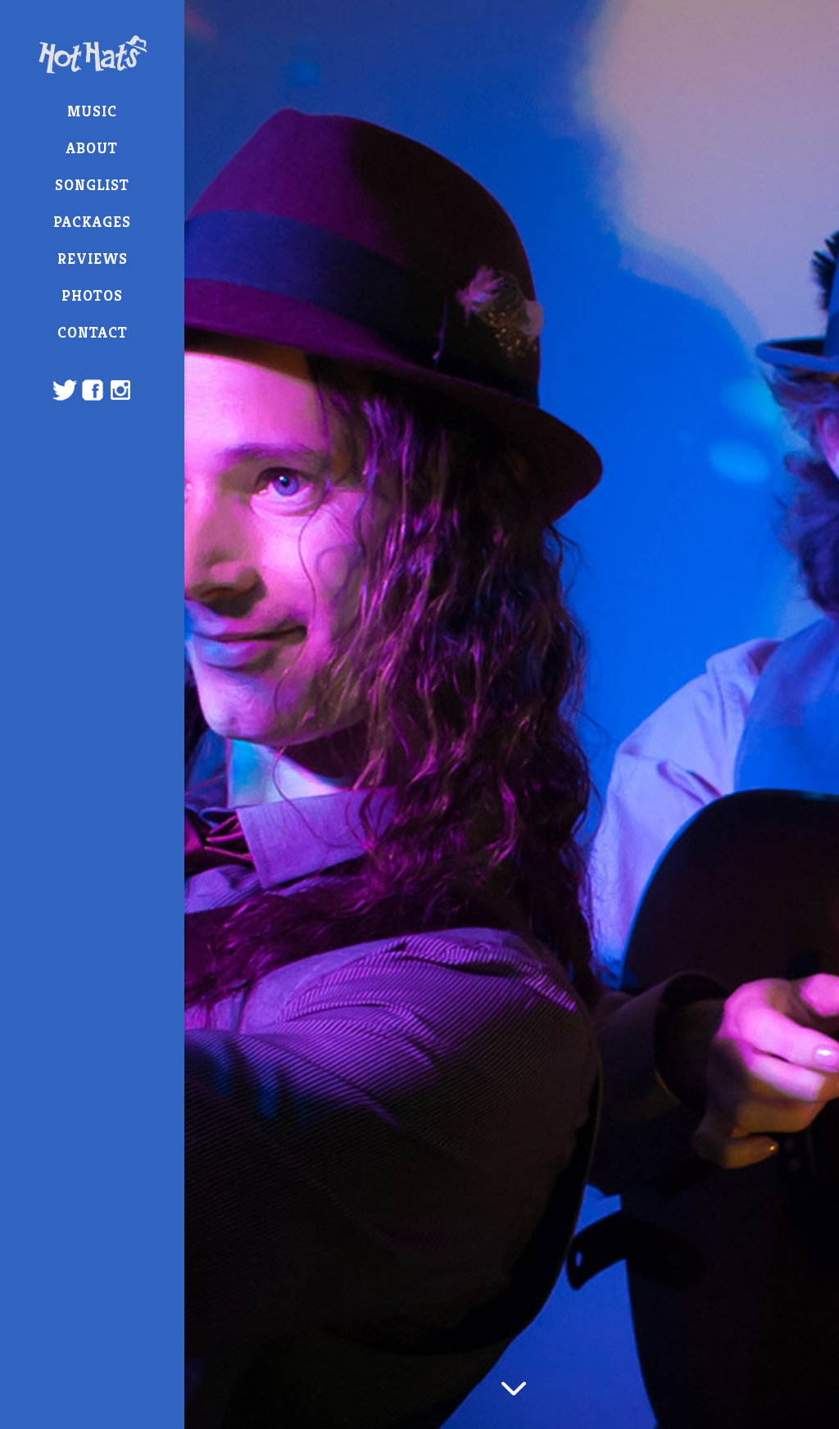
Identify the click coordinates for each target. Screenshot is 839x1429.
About (92, 147)
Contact (92, 332)
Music (92, 111)
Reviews (92, 258)
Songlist (92, 184)
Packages (92, 221)
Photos (92, 295)
